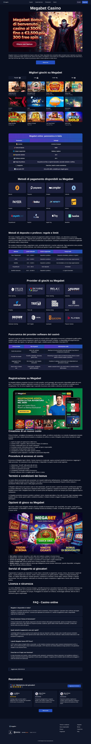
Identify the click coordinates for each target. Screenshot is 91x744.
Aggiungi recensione (74, 685)
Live (35, 77)
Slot (73, 77)
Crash (53, 77)
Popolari (16, 77)
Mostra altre (45, 710)
